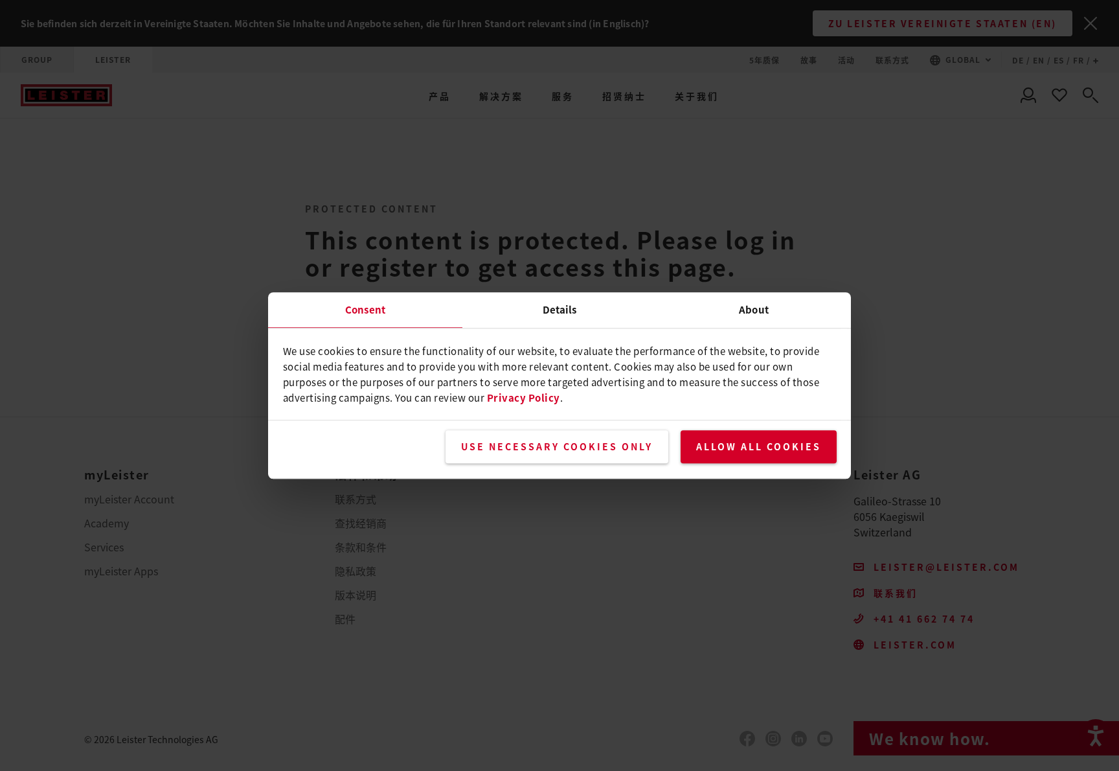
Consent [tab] (365, 309)
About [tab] (754, 309)
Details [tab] (560, 309)
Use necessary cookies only (557, 446)
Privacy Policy (523, 397)
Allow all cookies (758, 446)
